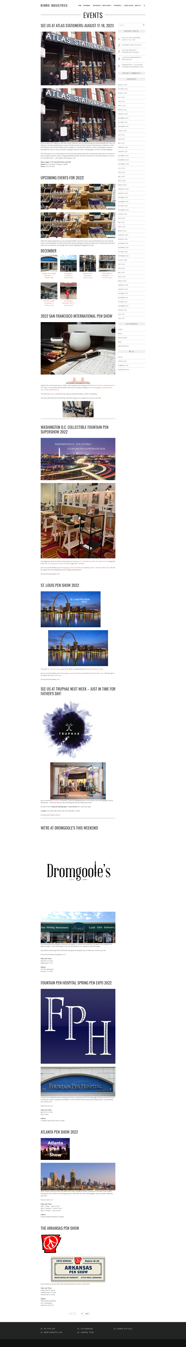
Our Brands (86, 5)
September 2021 (123, 126)
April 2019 (121, 227)
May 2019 (121, 222)
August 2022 (122, 93)
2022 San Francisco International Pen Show (76, 316)
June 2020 (121, 172)
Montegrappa (97, 388)
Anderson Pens (87, 273)
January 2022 (123, 114)
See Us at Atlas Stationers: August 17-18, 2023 (77, 25)
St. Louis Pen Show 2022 (60, 585)
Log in (120, 357)
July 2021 (121, 135)
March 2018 (122, 281)
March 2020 (122, 185)
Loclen (107, 568)
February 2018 (123, 285)
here (64, 954)
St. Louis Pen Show (54, 669)
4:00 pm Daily (49, 278)
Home (79, 5)
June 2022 (121, 101)
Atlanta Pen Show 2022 (59, 1132)
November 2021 (123, 118)
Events (120, 329)
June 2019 (121, 218)
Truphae (56, 800)
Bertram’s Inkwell (49, 301)
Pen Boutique (68, 301)
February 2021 (123, 147)
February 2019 (123, 235)
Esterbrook (55, 390)
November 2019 (123, 202)
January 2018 (123, 289)
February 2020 (123, 189)
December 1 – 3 (49, 275)
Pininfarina (105, 388)
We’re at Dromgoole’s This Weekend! (69, 828)
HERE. (58, 679)
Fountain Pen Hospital (49, 273)
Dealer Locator (128, 5)
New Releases (97, 5)
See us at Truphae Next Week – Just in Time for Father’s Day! (78, 691)
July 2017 (121, 314)
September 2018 (123, 256)
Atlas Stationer (107, 273)
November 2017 (123, 297)
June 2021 (121, 139)
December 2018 (123, 243)
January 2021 (123, 151)
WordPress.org (123, 370)
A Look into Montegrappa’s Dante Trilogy (131, 58)
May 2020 (121, 176)
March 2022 (122, 110)
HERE (58, 574)
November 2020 (123, 160)
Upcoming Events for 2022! (62, 178)
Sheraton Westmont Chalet (94, 669)
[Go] (143, 25)
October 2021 (123, 122)
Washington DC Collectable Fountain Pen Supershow (88, 561)
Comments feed (123, 365)
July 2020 (121, 168)
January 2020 (123, 193)
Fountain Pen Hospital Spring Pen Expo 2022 (76, 983)
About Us (137, 5)
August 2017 (122, 310)
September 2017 (123, 306)
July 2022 (121, 97)
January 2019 (123, 239)
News (120, 342)
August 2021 (122, 131)
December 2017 (123, 293)
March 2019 (122, 231)
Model (120, 334)
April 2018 (121, 277)
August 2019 (122, 214)
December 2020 (123, 156)
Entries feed (122, 361)
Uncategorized (123, 346)
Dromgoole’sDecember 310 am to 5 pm (68, 275)
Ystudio (46, 390)
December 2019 (123, 197)
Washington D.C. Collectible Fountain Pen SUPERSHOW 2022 (74, 429)
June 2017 (121, 318)
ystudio (92, 568)
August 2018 (122, 260)
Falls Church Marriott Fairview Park (56, 563)
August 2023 (122, 85)
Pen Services (117, 5)
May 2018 (121, 272)
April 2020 (122, 181)
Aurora (90, 388)
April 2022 (122, 106)
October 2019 (123, 206)
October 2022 (123, 89)
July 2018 (121, 264)
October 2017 (122, 302)
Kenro (52, 394)
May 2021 (121, 143)
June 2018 (121, 268)
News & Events (106, 5)
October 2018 (123, 252)
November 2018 (123, 247)
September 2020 (123, 164)
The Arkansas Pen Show (60, 1228)
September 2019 (123, 210)
